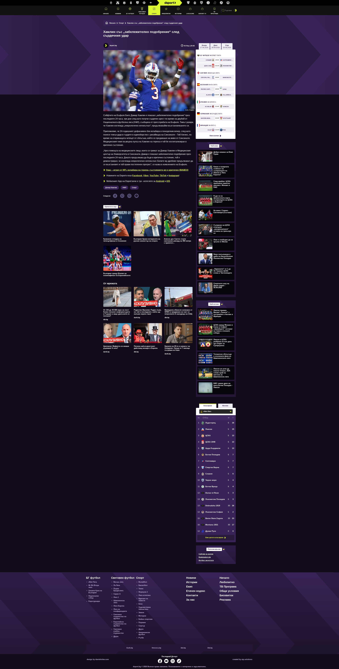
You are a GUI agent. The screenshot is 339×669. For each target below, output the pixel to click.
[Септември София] (151, 3)
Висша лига (210, 73)
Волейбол (143, 582)
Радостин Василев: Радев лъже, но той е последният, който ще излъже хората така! (147, 312)
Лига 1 (208, 125)
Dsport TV (202, 13)
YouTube (154, 175)
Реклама (225, 599)
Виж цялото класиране (214, 537)
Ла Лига (208, 85)
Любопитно (166, 13)
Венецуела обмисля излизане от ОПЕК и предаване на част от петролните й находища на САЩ (178, 312)
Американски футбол (144, 633)
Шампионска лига (118, 602)
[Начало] (106, 23)
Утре (227, 46)
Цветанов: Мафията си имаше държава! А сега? (116, 347)
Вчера (204, 46)
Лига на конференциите (120, 610)
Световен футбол (142, 12)
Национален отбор (93, 597)
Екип (189, 586)
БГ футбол (130, 13)
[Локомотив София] (228, 3)
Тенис (141, 589)
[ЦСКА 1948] (131, 3)
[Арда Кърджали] (137, 3)
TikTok (163, 175)
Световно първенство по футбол (119, 616)
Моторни (142, 616)
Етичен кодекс (195, 590)
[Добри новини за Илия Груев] (215, 156)
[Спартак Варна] (188, 3)
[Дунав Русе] (214, 3)
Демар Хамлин (111, 188)
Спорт (154, 13)
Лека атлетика (144, 595)
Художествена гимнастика (145, 608)
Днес (215, 46)
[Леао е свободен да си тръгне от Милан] (215, 244)
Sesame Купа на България (95, 592)
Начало (106, 13)
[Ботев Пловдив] (144, 3)
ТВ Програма (214, 12)
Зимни (141, 613)
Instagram (174, 175)
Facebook (137, 175)
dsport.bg (113, 45)
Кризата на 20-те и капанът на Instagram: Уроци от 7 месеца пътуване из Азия (177, 348)
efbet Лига (210, 55)
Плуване (142, 622)
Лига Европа (118, 606)
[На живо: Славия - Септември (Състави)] (215, 215)
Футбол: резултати (206, 560)
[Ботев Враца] (208, 3)
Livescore (190, 13)
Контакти (192, 595)
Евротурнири (94, 601)
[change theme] (235, 10)
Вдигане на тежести (143, 600)
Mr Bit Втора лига (93, 586)
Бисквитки (226, 595)
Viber (146, 175)
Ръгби (141, 638)
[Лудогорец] (111, 3)
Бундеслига (211, 114)
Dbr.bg (210, 648)
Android (160, 181)
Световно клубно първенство (118, 631)
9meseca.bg (156, 648)
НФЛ (124, 188)
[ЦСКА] (124, 3)
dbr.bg (105, 319)
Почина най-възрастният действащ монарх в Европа (145, 347)
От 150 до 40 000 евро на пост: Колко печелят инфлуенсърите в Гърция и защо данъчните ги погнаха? (116, 313)
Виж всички (214, 136)
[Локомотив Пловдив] (221, 3)
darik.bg (137, 318)
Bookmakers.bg (205, 557)
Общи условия (229, 590)
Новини (118, 13)
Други (115, 636)
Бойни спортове (145, 619)
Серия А (208, 102)
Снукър (142, 626)
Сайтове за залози (206, 554)
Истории (178, 13)
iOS (168, 181)
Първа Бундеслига (118, 590)
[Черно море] (201, 3)
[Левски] (117, 3)
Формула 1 (143, 592)
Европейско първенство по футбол (119, 624)
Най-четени (214, 304)
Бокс (141, 604)
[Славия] (195, 3)
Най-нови (214, 146)
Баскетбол (143, 585)
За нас (190, 599)
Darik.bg (129, 648)
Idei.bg (183, 648)
